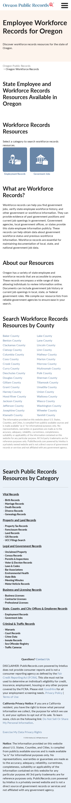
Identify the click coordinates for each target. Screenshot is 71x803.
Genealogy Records (15, 514)
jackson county (12, 401)
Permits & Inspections (17, 559)
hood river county (14, 396)
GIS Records (11, 537)
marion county (46, 359)
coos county (11, 359)
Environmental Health (17, 573)
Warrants (10, 630)
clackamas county (14, 345)
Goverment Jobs (42, 174)
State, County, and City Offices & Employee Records (35, 608)
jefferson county (13, 406)
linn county (44, 350)
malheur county (47, 354)
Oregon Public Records (17, 66)
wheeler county (47, 410)
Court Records (12, 633)
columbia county (13, 354)
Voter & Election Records (18, 563)
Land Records (12, 533)
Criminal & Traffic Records (19, 624)
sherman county (47, 378)
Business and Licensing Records (22, 590)
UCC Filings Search (15, 540)
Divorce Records (14, 511)
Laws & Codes (12, 566)
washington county (49, 406)
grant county (11, 387)
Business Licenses (14, 596)
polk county (44, 373)
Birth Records (12, 500)
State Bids (10, 577)
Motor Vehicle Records (17, 584)
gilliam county (12, 382)
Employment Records (15, 174)
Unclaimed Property (16, 552)
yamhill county (46, 415)
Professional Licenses (16, 603)
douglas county (12, 378)
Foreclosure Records (16, 530)
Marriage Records (14, 504)
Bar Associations (14, 570)
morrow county (47, 364)
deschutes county (14, 373)
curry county (11, 368)
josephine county (13, 410)
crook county (11, 364)
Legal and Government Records (22, 546)
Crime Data (11, 637)
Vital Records (11, 494)
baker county (11, 336)
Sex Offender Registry (17, 644)
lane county (44, 340)
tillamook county (47, 382)
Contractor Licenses (15, 599)
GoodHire (50, 689)
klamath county (13, 415)
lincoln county (46, 345)
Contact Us (43, 659)
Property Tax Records (16, 526)
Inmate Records (13, 640)
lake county (44, 336)
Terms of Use (10, 697)
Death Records (13, 507)
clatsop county (12, 350)
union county (45, 392)
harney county (12, 392)
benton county (12, 340)
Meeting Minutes (14, 580)
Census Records (13, 556)
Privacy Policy (53, 693)
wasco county (46, 401)
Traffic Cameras (13, 647)
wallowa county (47, 396)
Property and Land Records (19, 520)
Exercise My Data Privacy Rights (22, 732)
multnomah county (49, 368)
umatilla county (47, 387)
